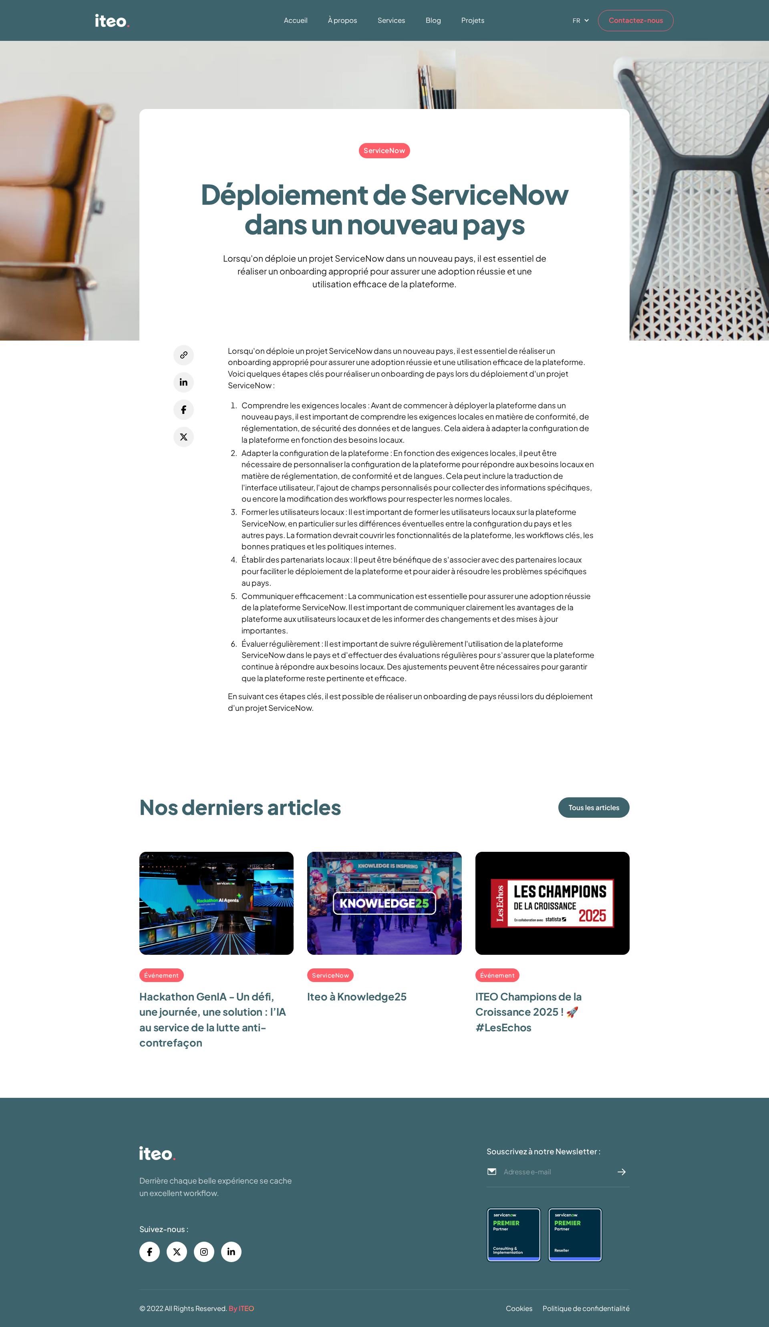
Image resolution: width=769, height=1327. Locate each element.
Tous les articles (594, 807)
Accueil (296, 20)
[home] (155, 20)
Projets (473, 20)
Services (391, 20)
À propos (342, 20)
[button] (578, 20)
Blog (433, 20)
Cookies (519, 1308)
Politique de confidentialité (586, 1308)
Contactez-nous (636, 20)
